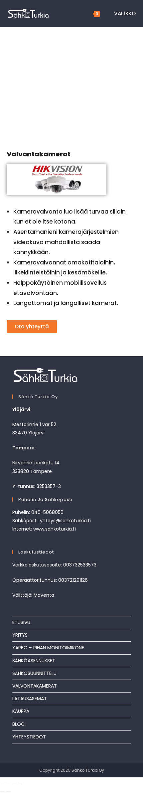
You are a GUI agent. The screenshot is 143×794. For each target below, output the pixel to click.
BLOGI (19, 724)
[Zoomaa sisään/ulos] (2, 783)
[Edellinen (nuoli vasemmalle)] (2, 791)
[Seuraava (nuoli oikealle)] (8, 791)
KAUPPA (20, 711)
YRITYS (20, 635)
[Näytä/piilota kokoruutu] (8, 783)
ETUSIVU (21, 622)
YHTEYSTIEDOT (29, 736)
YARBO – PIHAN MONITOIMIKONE (48, 647)
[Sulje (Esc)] (20, 783)
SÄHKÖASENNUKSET (33, 660)
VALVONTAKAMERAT (34, 686)
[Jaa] (14, 783)
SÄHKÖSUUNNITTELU (34, 673)
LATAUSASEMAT (29, 698)
